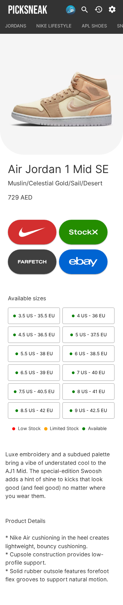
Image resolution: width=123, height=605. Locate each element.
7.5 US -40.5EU (37, 391)
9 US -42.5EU (91, 410)
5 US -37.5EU (91, 334)
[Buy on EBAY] (83, 261)
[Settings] (112, 9)
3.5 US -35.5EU (36, 315)
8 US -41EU (91, 391)
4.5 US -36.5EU (36, 334)
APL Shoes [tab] (94, 25)
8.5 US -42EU (36, 410)
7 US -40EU (91, 372)
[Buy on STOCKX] (83, 232)
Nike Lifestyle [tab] (54, 25)
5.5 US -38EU (36, 353)
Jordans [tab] (15, 25)
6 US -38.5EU (91, 353)
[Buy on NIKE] (32, 232)
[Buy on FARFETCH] (32, 261)
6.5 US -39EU (36, 372)
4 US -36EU (91, 315)
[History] (98, 9)
